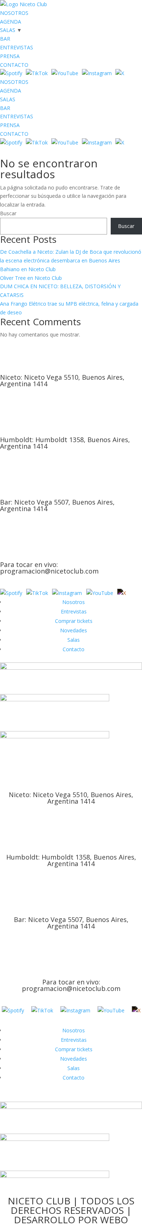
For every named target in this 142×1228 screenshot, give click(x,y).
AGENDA (10, 21)
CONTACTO (14, 64)
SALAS (7, 29)
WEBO (114, 1219)
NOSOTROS (14, 12)
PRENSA (10, 56)
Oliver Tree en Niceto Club (31, 277)
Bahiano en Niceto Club (28, 269)
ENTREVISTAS (16, 47)
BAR (5, 38)
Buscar (8, 213)
